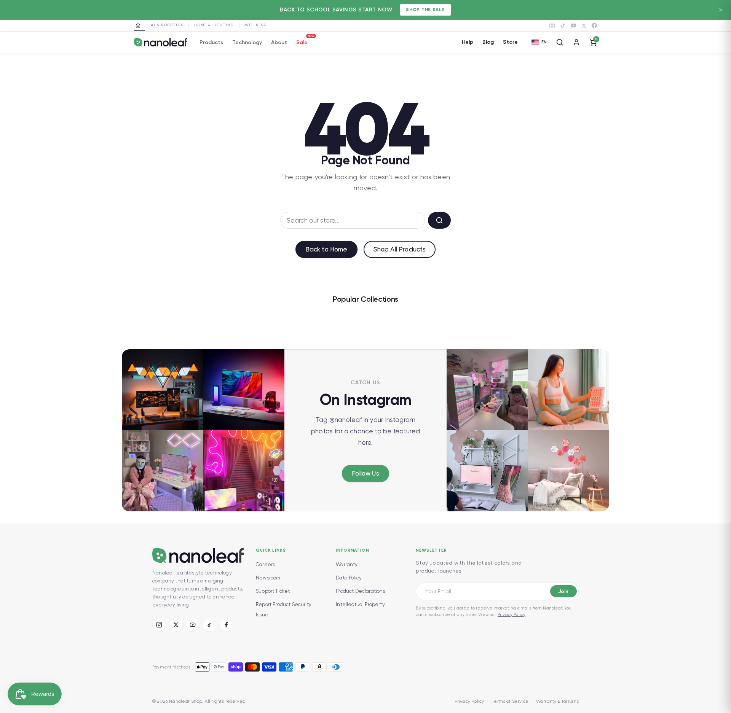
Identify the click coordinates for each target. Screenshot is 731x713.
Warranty (347, 564)
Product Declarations (360, 591)
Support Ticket (273, 591)
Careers (265, 564)
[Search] (559, 42)
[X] (583, 25)
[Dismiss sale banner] (721, 10)
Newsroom (268, 578)
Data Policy (349, 578)
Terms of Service (510, 701)
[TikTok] (562, 25)
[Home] (139, 25)
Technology (247, 42)
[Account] (576, 42)
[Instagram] (552, 25)
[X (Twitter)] (176, 625)
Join (563, 591)
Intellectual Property (360, 604)
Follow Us (365, 473)
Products (211, 42)
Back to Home (326, 249)
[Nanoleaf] (160, 42)
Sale (302, 41)
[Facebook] (594, 25)
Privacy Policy (511, 614)
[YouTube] (573, 25)
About (279, 42)
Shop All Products (399, 249)
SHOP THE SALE (425, 9)
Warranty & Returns (557, 701)
